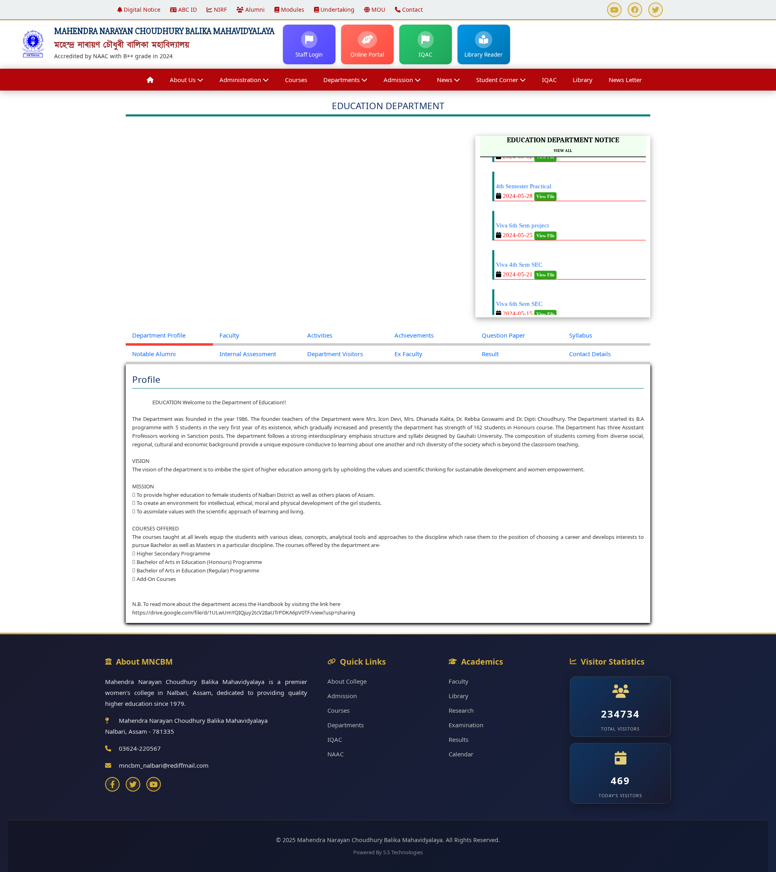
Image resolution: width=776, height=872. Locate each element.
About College (347, 681)
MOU (377, 9)
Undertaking (336, 9)
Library (583, 80)
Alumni (254, 9)
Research (461, 710)
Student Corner (498, 80)
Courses (296, 80)
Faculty (458, 681)
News (445, 80)
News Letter (625, 80)
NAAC (335, 754)
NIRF (219, 9)
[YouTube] (153, 784)
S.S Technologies (403, 852)
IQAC (549, 80)
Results (458, 739)
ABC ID (187, 9)
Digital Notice (141, 9)
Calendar (461, 754)
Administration (241, 80)
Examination (466, 725)
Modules (291, 9)
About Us (183, 80)
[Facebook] (112, 784)
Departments (342, 80)
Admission (399, 80)
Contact (412, 9)
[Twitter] (133, 784)
